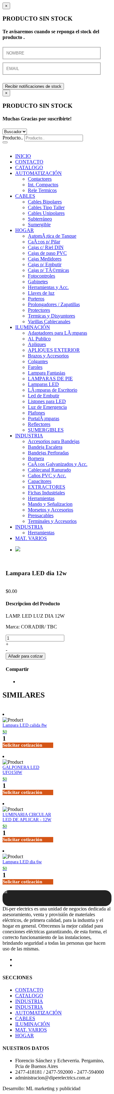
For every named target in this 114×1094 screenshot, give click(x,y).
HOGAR (24, 230)
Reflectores (39, 424)
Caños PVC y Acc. (47, 475)
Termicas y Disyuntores (51, 316)
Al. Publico (39, 338)
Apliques (37, 344)
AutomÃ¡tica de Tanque (52, 236)
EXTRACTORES (46, 487)
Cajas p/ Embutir (44, 264)
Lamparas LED (43, 384)
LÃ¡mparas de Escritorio (52, 390)
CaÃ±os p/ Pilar (44, 241)
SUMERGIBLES (46, 430)
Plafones (36, 412)
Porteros (36, 298)
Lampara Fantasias (46, 373)
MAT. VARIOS (31, 538)
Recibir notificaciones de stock (33, 86)
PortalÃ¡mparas (43, 418)
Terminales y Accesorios (52, 521)
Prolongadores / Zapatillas (54, 304)
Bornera (36, 458)
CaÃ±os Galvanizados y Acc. (57, 464)
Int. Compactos (43, 184)
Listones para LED (47, 401)
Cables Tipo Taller (46, 207)
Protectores (39, 310)
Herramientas (41, 498)
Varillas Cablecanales (49, 321)
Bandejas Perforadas (48, 452)
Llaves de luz (41, 293)
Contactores (40, 179)
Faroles (35, 367)
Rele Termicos (42, 190)
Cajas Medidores (44, 258)
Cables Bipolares (45, 201)
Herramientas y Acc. (48, 287)
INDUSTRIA (29, 435)
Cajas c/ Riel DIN (46, 247)
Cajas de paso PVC (47, 253)
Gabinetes (38, 281)
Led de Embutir (43, 395)
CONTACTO (29, 161)
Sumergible (39, 224)
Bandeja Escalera (45, 447)
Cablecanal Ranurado (49, 470)
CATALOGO (29, 167)
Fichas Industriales (46, 492)
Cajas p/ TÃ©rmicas (48, 270)
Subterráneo (40, 219)
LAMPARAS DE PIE (50, 378)
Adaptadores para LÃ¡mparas (57, 333)
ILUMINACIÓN (32, 327)
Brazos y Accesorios (48, 355)
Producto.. (13, 137)
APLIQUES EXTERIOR (54, 350)
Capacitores (39, 481)
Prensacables (41, 515)
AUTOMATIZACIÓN (38, 173)
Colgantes (38, 361)
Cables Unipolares (46, 213)
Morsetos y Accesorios (50, 509)
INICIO (23, 156)
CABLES (25, 196)
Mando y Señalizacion (50, 504)
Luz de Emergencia (47, 407)
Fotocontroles (41, 276)
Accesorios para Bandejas (53, 441)
